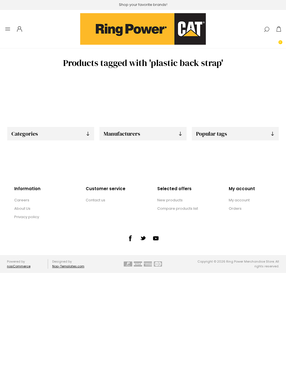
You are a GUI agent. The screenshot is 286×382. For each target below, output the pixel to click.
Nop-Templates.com (68, 266)
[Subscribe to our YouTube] (155, 238)
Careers (21, 200)
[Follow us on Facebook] (130, 238)
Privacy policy (26, 217)
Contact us (95, 200)
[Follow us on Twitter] (143, 238)
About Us (22, 208)
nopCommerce (18, 266)
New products (170, 200)
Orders (235, 208)
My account (239, 200)
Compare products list (177, 208)
